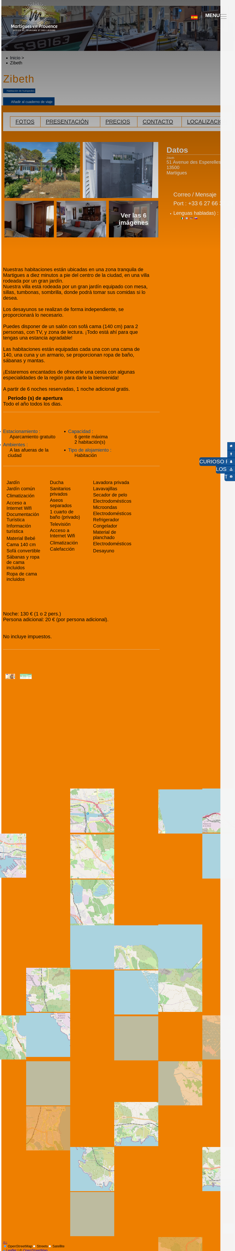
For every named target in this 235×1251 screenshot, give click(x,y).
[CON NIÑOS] (231, 454)
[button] (153, 15)
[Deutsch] (190, 31)
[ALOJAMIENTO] (231, 446)
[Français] (198, 31)
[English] (206, 31)
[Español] (194, 16)
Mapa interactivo (166, 12)
